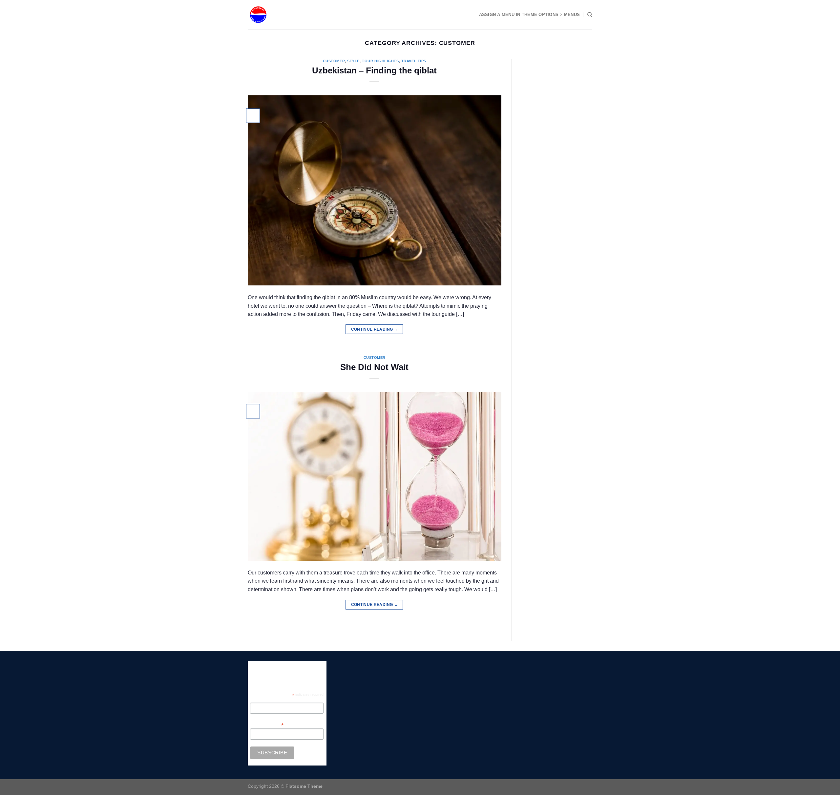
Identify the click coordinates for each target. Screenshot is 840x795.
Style (353, 61)
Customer (334, 61)
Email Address (267, 724)
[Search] (589, 15)
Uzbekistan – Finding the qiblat (374, 70)
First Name (261, 699)
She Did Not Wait (374, 367)
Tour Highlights (380, 61)
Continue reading (374, 329)
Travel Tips (413, 61)
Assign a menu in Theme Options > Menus (529, 14)
